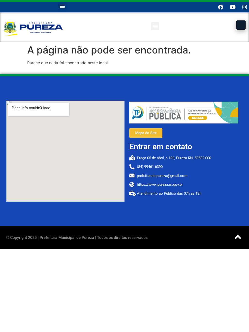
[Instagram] (244, 7)
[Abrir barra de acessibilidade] (241, 25)
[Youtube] (232, 7)
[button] (62, 6)
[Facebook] (220, 7)
